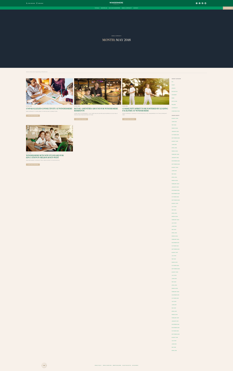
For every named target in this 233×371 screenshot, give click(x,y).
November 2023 (176, 193)
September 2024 (176, 164)
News (173, 98)
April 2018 (174, 350)
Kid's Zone (174, 101)
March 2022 (175, 236)
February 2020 (175, 291)
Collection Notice (126, 365)
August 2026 (175, 118)
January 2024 (175, 187)
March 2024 (175, 180)
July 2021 (174, 255)
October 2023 (175, 196)
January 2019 (175, 321)
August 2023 (175, 203)
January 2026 (175, 131)
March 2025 (175, 151)
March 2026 (175, 128)
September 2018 (175, 334)
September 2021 (175, 249)
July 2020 (174, 275)
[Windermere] (116, 3)
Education (174, 91)
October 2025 (175, 134)
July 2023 (174, 206)
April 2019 (174, 311)
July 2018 (174, 340)
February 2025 (175, 154)
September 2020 (176, 268)
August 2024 (175, 167)
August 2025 (175, 141)
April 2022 (174, 232)
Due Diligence (135, 365)
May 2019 (174, 308)
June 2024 (174, 170)
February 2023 (175, 219)
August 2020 (175, 272)
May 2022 (174, 229)
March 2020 (175, 288)
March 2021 (175, 262)
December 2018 (175, 324)
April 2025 (174, 147)
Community (175, 107)
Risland (174, 104)
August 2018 (175, 337)
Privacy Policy (98, 365)
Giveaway (174, 94)
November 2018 (175, 327)
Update (173, 88)
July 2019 (174, 301)
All (172, 81)
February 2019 (175, 317)
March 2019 (175, 314)
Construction (176, 111)
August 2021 (175, 252)
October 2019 (175, 298)
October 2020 (175, 265)
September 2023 (176, 200)
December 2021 (175, 242)
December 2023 (175, 190)
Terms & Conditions (107, 365)
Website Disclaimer (117, 365)
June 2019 (174, 304)
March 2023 (175, 216)
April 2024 (174, 177)
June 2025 (174, 144)
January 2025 (175, 157)
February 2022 (175, 239)
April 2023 (174, 213)
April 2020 (174, 285)
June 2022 (174, 226)
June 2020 (174, 278)
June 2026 (174, 121)
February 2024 (175, 183)
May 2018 (174, 347)
